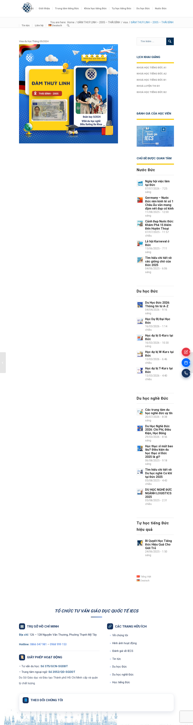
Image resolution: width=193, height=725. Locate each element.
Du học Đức (118, 666)
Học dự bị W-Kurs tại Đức (159, 353)
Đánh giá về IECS (121, 651)
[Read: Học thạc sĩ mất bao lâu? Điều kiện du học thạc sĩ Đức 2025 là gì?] (140, 448)
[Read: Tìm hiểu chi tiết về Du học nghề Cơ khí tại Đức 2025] (140, 471)
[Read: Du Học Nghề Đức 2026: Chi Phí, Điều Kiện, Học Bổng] (140, 428)
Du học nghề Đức (122, 674)
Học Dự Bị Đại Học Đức (157, 320)
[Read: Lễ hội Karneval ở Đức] (140, 243)
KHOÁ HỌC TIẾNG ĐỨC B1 (151, 79)
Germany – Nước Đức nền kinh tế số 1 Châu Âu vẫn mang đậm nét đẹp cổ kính (159, 203)
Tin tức (115, 659)
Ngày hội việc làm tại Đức (157, 183)
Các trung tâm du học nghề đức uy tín (158, 411)
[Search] (68, 25)
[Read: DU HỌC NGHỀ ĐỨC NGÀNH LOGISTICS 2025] (140, 491)
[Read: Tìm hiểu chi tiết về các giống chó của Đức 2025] (140, 260)
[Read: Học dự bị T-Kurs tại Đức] (140, 370)
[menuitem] (27, 8)
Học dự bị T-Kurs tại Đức (159, 370)
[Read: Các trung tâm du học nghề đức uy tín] (140, 412)
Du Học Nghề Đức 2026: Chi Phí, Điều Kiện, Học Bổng (158, 429)
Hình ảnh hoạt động (123, 643)
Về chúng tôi (119, 635)
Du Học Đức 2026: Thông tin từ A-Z (157, 304)
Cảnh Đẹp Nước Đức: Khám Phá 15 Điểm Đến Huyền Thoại (159, 225)
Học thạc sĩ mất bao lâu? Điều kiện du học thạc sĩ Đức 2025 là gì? (159, 451)
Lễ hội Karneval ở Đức (157, 243)
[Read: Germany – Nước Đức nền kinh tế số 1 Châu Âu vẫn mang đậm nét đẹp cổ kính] (140, 200)
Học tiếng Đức (120, 682)
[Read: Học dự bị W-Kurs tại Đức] (140, 354)
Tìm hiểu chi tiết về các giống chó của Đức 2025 (158, 261)
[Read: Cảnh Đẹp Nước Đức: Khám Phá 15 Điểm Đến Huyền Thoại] (140, 223)
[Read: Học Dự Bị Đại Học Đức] (140, 321)
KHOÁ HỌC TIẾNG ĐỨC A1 (151, 67)
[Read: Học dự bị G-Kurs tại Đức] (140, 337)
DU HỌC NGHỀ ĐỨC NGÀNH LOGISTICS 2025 (158, 493)
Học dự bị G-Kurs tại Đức (159, 337)
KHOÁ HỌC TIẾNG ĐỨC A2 (151, 73)
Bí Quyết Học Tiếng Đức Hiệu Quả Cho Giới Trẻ (158, 544)
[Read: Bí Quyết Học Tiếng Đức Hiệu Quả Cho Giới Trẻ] (140, 543)
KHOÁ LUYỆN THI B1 (148, 85)
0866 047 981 (38, 644)
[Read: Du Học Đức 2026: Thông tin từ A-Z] (140, 304)
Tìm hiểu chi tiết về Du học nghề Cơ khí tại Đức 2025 (158, 473)
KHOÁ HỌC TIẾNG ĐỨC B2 (151, 92)
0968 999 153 (58, 644)
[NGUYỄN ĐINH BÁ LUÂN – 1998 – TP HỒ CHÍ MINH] (3, 362)
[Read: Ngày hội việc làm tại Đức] (140, 183)
